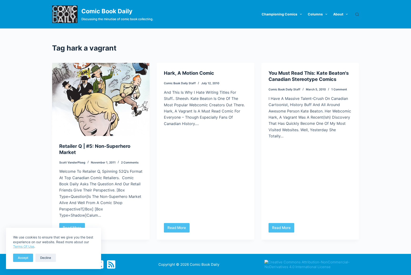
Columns (315, 14)
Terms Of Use (23, 246)
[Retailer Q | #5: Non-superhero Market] (101, 99)
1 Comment (339, 89)
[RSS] (111, 264)
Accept (23, 258)
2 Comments (130, 162)
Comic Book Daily (106, 11)
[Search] (357, 14)
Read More (178, 229)
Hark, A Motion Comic (189, 73)
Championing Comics (279, 14)
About (338, 14)
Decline (45, 258)
